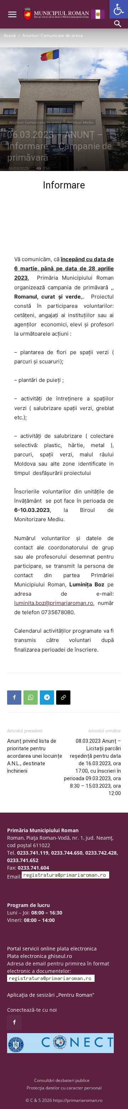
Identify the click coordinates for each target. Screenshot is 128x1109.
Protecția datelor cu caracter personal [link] (64, 1088)
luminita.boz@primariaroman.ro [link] (53, 603)
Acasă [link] (10, 35)
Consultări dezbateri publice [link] (62, 1080)
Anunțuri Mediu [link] (80, 122)
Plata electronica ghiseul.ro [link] (39, 956)
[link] (119, 9)
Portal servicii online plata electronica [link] (52, 948)
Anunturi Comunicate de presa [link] (52, 35)
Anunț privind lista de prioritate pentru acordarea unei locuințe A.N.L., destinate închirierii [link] (34, 756)
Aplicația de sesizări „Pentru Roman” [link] (50, 994)
